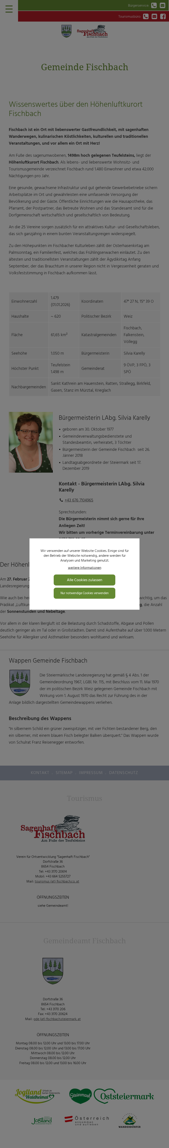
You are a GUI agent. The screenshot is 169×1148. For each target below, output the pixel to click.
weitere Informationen (84, 567)
